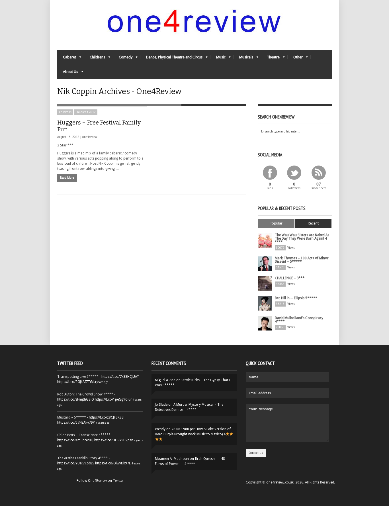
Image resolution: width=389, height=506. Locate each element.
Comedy (122, 58)
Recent (313, 223)
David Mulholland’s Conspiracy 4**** (299, 319)
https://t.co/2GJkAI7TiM (75, 382)
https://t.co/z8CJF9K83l (106, 417)
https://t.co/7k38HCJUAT (120, 377)
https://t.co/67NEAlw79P (76, 423)
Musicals (243, 58)
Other (295, 58)
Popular (276, 223)
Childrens (94, 58)
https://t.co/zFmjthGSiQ (75, 399)
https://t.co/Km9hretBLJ (75, 440)
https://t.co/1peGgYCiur (113, 399)
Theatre (270, 58)
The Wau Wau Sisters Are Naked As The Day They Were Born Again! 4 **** (302, 238)
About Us (67, 73)
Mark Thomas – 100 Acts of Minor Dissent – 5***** (302, 260)
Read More (67, 177)
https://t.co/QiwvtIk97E (113, 463)
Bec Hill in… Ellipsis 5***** (296, 298)
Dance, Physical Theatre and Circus (171, 58)
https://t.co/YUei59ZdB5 (75, 463)
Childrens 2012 (85, 112)
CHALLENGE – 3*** (290, 278)
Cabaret (66, 58)
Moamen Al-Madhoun (172, 459)
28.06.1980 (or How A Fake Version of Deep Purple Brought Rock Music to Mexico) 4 (193, 431)
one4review (89, 136)
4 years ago (101, 381)
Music (218, 58)
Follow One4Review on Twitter (100, 481)
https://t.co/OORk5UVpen (113, 440)
